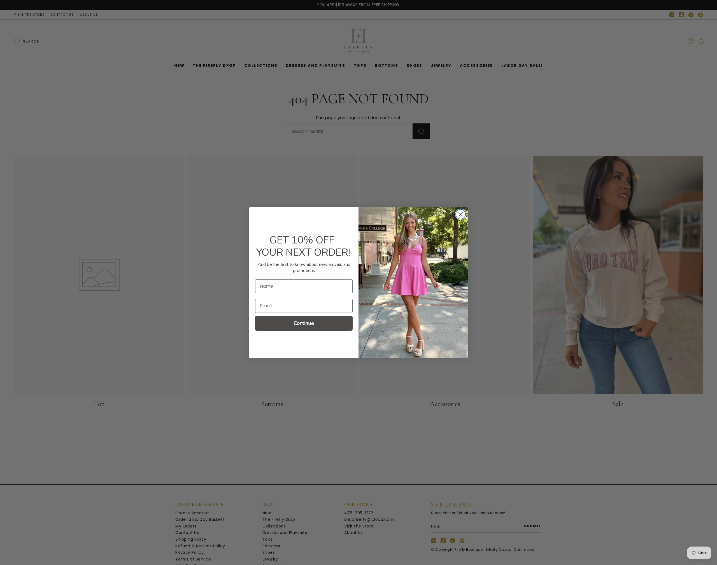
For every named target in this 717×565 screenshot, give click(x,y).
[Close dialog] (460, 214)
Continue (304, 323)
